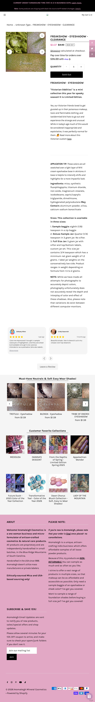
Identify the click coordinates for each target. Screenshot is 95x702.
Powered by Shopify (17, 693)
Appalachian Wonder (79, 458)
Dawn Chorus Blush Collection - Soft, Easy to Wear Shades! (58, 499)
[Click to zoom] (42, 35)
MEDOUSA (15, 457)
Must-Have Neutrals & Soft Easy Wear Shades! (47, 378)
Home (10, 24)
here (69, 139)
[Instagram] (11, 682)
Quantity (55, 66)
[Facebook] (7, 682)
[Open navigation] (9, 15)
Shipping (55, 50)
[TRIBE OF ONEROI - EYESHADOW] (81, 397)
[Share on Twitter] (92, 49)
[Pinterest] (16, 682)
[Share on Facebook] (92, 43)
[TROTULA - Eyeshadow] (21, 397)
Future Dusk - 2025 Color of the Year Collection (15, 498)
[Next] (42, 51)
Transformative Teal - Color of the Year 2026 (37, 498)
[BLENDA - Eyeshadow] (51, 397)
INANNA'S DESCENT (37, 458)
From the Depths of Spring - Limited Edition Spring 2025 (58, 461)
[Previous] (9, 51)
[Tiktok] (25, 682)
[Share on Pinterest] (92, 54)
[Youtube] (20, 682)
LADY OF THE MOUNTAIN (79, 497)
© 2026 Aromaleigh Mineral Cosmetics (26, 689)
